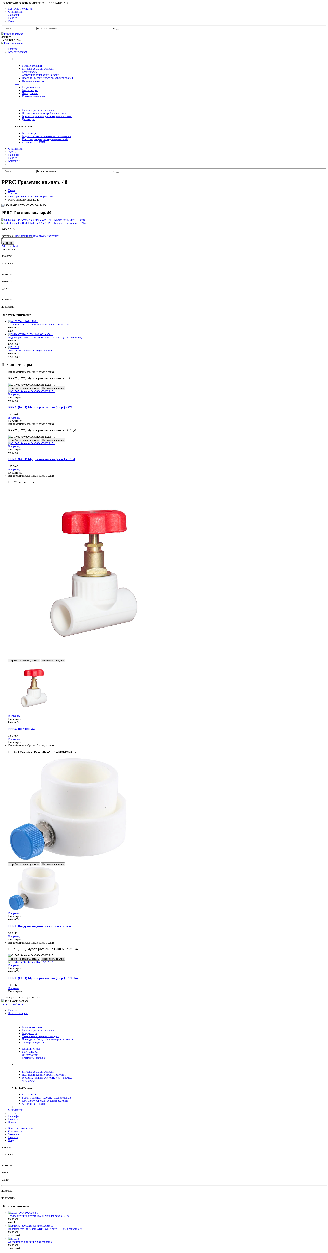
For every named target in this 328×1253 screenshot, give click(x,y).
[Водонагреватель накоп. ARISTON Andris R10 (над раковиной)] (167, 334)
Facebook (7, 1004)
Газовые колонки (32, 65)
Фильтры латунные (33, 81)
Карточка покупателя (20, 8)
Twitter (17, 1004)
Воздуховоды (29, 71)
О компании (15, 11)
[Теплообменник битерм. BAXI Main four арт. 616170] (167, 321)
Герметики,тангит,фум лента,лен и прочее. (47, 116)
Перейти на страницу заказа (24, 388)
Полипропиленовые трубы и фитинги (44, 113)
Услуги (12, 151)
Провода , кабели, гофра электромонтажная (47, 77)
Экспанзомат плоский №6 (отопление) (30, 350)
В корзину (8, 243)
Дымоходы (28, 119)
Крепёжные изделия (33, 96)
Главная (12, 48)
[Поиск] (117, 29)
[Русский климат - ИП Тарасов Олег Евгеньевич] (12, 33)
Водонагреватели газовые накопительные (46, 136)
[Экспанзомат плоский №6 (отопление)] (167, 347)
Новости (13, 17)
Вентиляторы (30, 90)
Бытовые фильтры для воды (38, 68)
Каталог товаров (18, 51)
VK (22, 1004)
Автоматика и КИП (33, 142)
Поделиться (8, 249)
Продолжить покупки (53, 388)
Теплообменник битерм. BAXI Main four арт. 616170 (38, 324)
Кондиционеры (31, 87)
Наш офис (14, 154)
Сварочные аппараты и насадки (40, 74)
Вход (11, 21)
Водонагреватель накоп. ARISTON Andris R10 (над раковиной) (45, 337)
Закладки (13, 14)
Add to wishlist (9, 246)
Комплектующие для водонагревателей (45, 139)
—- (17, 84)
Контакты (14, 160)
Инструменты (30, 93)
